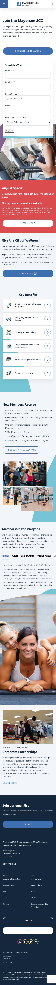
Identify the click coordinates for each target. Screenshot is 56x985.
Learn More (28, 223)
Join (28, 930)
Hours (33, 898)
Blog (4, 891)
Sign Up (9, 130)
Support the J (36, 885)
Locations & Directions (12, 879)
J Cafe (33, 891)
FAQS (5, 898)
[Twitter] (30, 941)
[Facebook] (25, 941)
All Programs (36, 879)
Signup (28, 824)
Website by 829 (7, 963)
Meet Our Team (9, 885)
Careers (6, 904)
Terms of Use (7, 959)
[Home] (28, 4)
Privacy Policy (7, 956)
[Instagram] (19, 941)
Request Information (28, 51)
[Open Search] (52, 4)
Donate (28, 920)
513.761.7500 (8, 857)
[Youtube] (36, 941)
